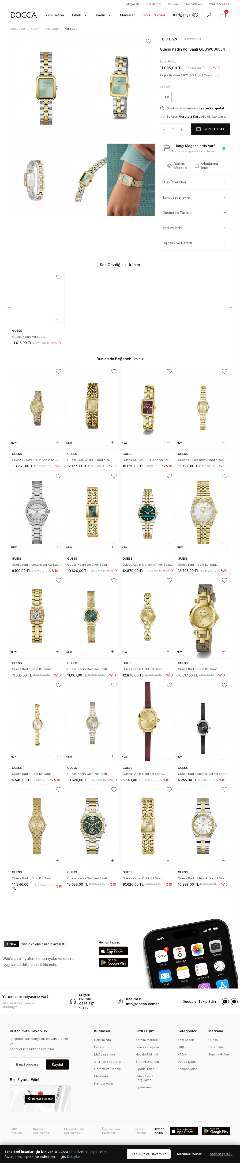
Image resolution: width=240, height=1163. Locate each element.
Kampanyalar (103, 1083)
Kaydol (57, 1064)
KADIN (182, 1054)
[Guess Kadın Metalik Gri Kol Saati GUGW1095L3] (203, 826)
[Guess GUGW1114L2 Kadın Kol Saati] (37, 407)
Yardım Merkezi (219, 4)
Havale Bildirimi (147, 1054)
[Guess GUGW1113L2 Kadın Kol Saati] (92, 407)
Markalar (215, 1031)
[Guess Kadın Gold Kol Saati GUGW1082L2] (147, 616)
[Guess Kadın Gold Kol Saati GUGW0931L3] (92, 721)
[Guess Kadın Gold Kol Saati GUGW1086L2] (92, 616)
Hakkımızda (102, 1040)
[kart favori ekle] (59, 277)
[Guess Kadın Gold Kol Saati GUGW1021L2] (203, 616)
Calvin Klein (216, 1047)
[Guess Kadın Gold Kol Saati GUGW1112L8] (92, 512)
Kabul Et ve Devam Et (148, 1154)
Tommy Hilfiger (219, 1054)
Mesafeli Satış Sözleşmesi (74, 1131)
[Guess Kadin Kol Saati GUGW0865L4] (37, 299)
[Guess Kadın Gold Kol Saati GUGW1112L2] (147, 826)
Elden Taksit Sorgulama (144, 1078)
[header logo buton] (24, 15)
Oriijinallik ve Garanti (109, 1061)
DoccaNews (193, 4)
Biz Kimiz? (154, 4)
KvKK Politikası (16, 1131)
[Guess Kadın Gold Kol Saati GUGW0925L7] (147, 721)
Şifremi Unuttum (147, 1061)
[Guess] (169, 39)
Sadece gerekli (221, 1154)
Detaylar (73, 1156)
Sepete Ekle (214, 129)
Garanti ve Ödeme (107, 1069)
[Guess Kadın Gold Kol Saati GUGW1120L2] (37, 826)
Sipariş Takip (145, 1069)
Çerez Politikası (141, 1131)
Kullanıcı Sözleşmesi (41, 1131)
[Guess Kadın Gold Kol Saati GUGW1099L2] (203, 512)
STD (165, 97)
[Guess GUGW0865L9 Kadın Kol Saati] (147, 407)
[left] (9, 308)
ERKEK (182, 1047)
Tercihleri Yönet (189, 1154)
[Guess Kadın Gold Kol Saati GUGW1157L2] (37, 616)
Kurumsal (102, 1031)
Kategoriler (187, 1031)
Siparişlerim (144, 1087)
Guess (213, 1040)
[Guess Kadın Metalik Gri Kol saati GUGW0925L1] (203, 721)
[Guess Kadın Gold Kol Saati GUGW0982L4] (37, 721)
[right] (231, 308)
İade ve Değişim (147, 1047)
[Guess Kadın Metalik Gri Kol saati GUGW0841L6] (37, 512)
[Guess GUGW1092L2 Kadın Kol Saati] (203, 407)
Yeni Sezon (186, 1040)
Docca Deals (187, 1061)
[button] (80, 15)
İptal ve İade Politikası (111, 1131)
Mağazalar (133, 4)
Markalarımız (103, 1076)
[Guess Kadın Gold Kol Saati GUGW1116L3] (92, 826)
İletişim (173, 4)
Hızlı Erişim (145, 1031)
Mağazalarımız (104, 1054)
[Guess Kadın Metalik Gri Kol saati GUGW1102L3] (147, 512)
